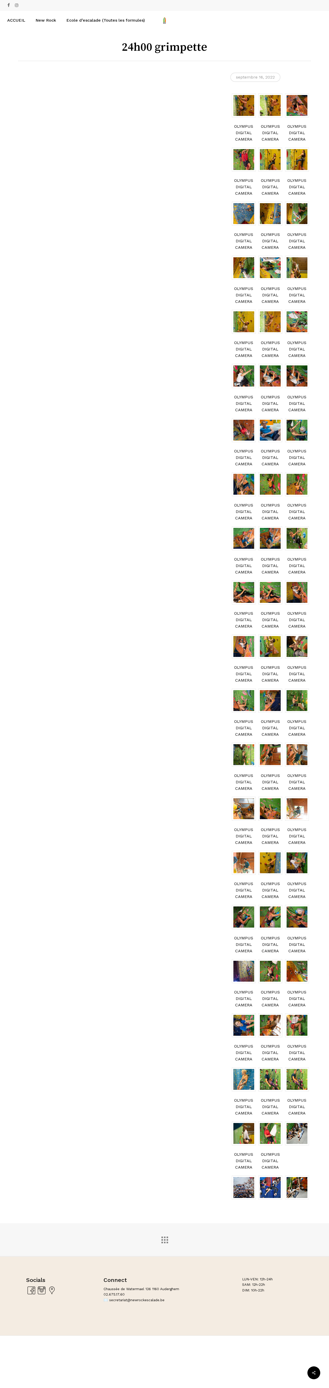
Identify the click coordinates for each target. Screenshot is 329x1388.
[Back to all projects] (164, 1238)
